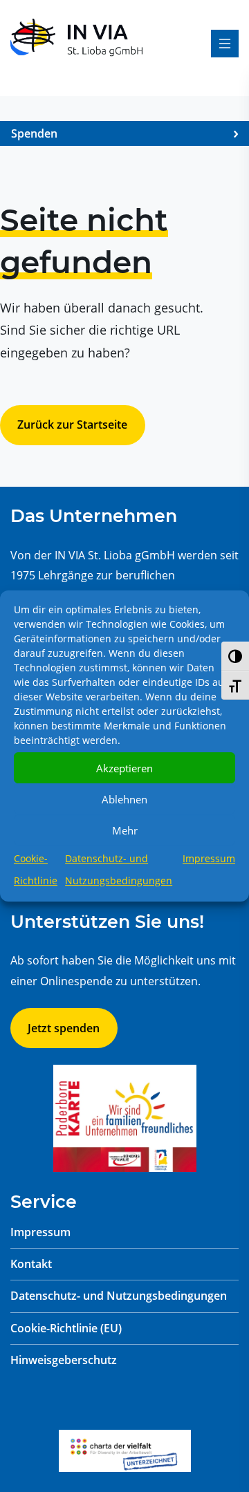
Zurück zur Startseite (72, 424)
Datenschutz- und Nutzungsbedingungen (118, 1295)
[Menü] (225, 43)
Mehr (125, 830)
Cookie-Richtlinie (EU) (66, 1328)
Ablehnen (124, 799)
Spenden (34, 133)
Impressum (209, 858)
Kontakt (31, 1263)
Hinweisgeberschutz (63, 1360)
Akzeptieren (124, 768)
